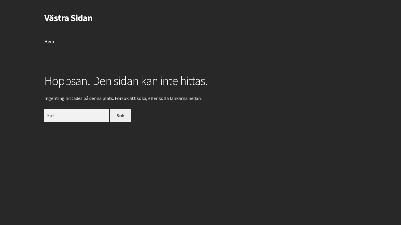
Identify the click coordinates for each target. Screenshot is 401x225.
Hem (49, 41)
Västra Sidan (68, 18)
